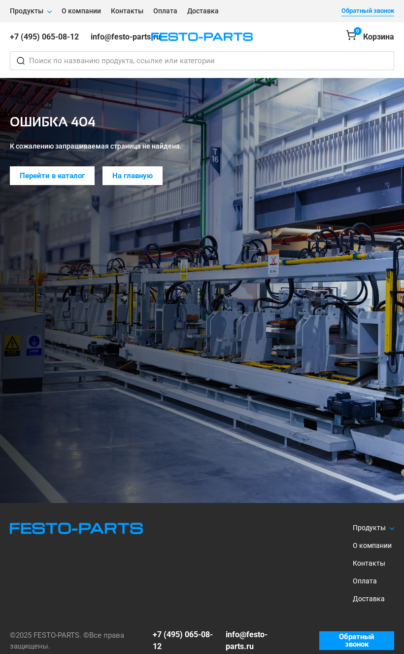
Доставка (203, 11)
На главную (132, 175)
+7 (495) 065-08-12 (44, 36)
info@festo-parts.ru (126, 36)
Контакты (127, 11)
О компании (81, 11)
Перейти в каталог (52, 175)
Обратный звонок (367, 10)
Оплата (165, 11)
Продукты (26, 11)
